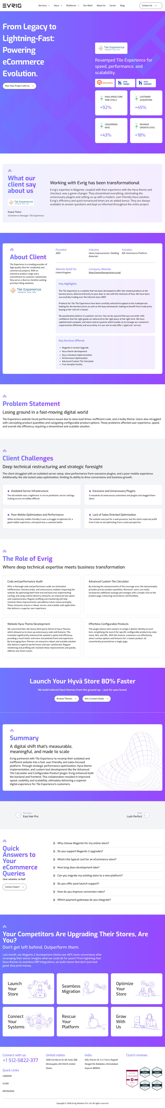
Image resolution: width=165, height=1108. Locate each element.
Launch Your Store (15, 989)
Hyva (56, 5)
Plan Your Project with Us (17, 85)
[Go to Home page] (13, 6)
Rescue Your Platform (70, 1022)
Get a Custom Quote (94, 698)
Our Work (87, 5)
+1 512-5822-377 (20, 1060)
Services (42, 5)
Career (113, 5)
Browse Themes (64, 698)
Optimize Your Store (124, 989)
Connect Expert (12, 887)
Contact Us (147, 5)
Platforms (71, 5)
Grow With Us (121, 1022)
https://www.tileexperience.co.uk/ (105, 272)
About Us (101, 5)
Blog (122, 5)
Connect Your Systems (16, 1022)
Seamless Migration (71, 988)
